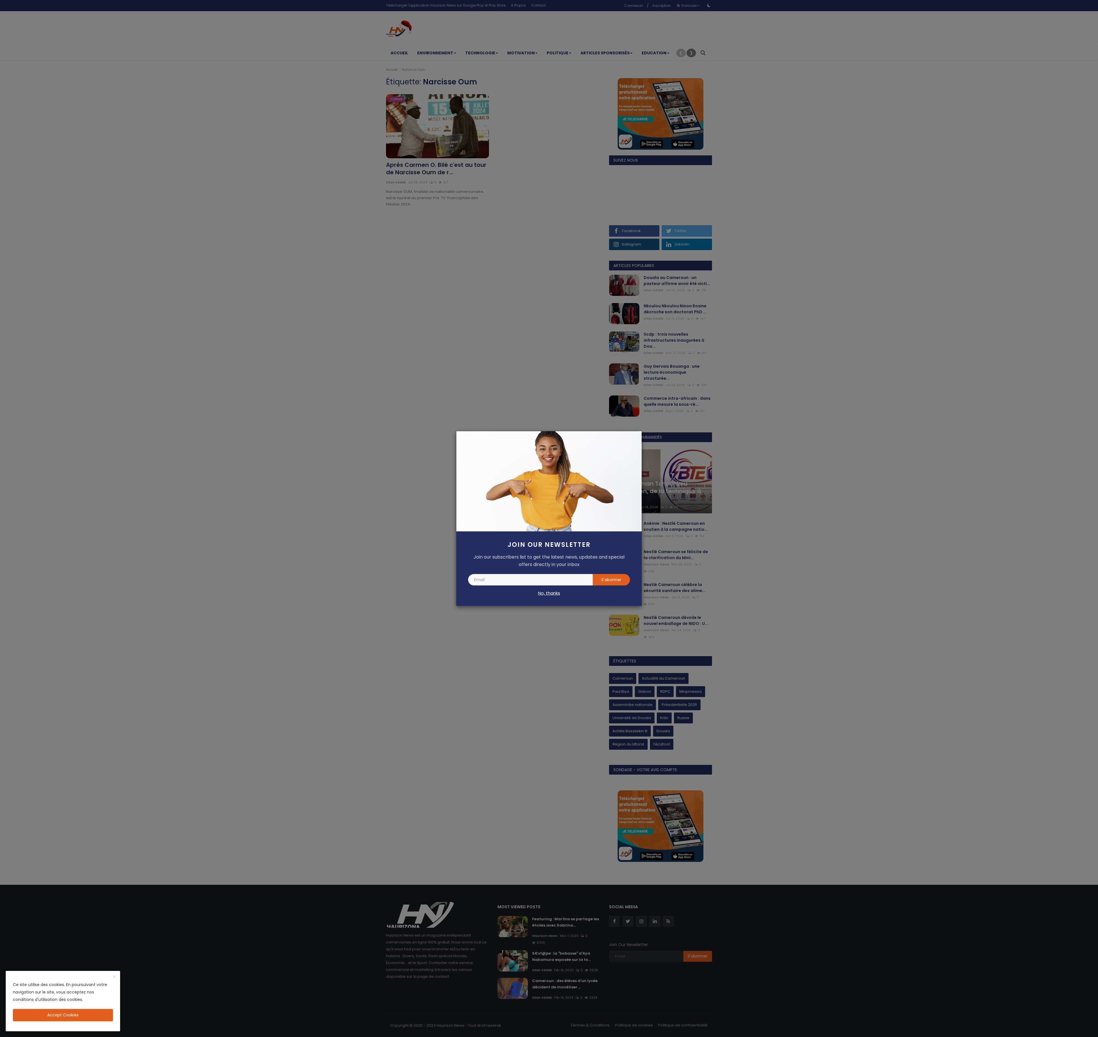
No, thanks (549, 593)
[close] (114, 977)
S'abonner (611, 580)
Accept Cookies (63, 1015)
